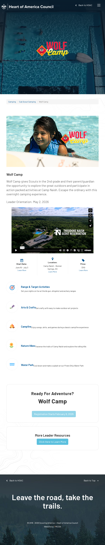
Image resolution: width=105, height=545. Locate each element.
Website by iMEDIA (52, 526)
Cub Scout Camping (27, 101)
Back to (85, 5)
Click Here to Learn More (52, 441)
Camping (12, 101)
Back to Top (89, 480)
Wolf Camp (43, 101)
